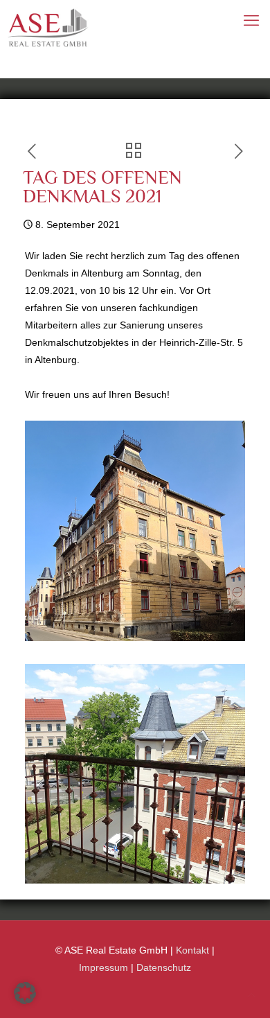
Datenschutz (163, 967)
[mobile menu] (251, 21)
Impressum (103, 967)
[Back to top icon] (251, 995)
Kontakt (192, 950)
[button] (25, 993)
